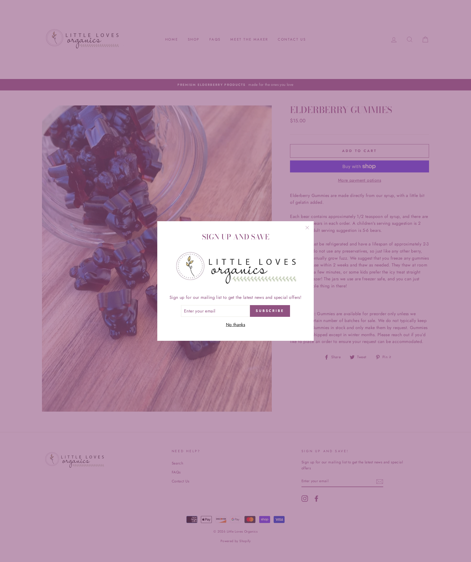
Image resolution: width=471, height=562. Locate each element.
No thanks (235, 324)
